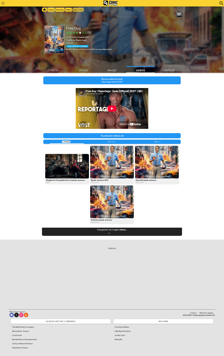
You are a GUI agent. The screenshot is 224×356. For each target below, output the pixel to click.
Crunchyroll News (122, 327)
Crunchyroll (17, 335)
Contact (193, 313)
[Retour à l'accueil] (111, 3)
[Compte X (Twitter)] (16, 315)
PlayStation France (20, 348)
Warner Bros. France (20, 331)
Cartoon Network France (22, 344)
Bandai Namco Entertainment (24, 339)
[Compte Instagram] (21, 315)
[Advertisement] (112, 276)
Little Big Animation (123, 331)
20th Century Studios (77, 46)
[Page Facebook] (11, 315)
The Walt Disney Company (23, 327)
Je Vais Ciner (120, 335)
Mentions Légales (206, 313)
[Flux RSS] (26, 315)
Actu (55, 70)
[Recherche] (220, 3)
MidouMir (118, 339)
